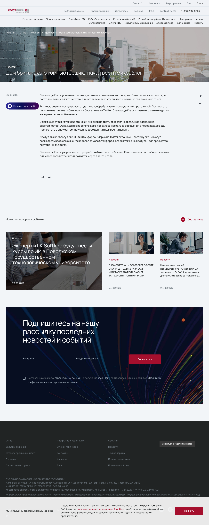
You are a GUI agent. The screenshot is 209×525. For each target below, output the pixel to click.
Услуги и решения (55, 18)
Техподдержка (116, 452)
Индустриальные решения (139, 22)
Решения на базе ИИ (124, 18)
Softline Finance (168, 10)
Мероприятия (173, 3)
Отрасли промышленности (21, 452)
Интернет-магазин (33, 18)
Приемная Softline (118, 465)
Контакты (62, 452)
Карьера (138, 10)
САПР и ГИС (115, 22)
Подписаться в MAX (24, 106)
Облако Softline (97, 22)
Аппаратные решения (191, 18)
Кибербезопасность (99, 18)
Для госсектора (164, 22)
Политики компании (119, 459)
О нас (23, 32)
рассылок (102, 377)
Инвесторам (121, 10)
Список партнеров (67, 446)
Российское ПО (77, 18)
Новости (35, 32)
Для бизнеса (183, 22)
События (113, 440)
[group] (54, 261)
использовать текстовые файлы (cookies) (101, 509)
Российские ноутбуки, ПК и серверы (157, 18)
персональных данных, (68, 377)
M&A (151, 10)
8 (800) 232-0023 (190, 10)
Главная (10, 32)
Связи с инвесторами (18, 465)
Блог (189, 3)
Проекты (198, 22)
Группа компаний (100, 10)
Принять (189, 510)
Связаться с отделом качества (177, 444)
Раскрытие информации (70, 440)
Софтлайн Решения (74, 10)
